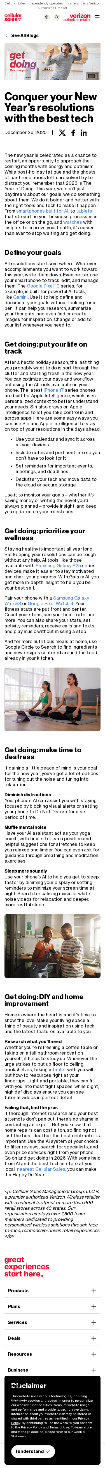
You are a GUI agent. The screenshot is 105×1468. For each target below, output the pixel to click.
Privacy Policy (31, 1427)
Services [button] (17, 1322)
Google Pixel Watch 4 (50, 603)
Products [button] (18, 1290)
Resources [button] (20, 1354)
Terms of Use (59, 1427)
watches (72, 222)
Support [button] (17, 1401)
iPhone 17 (54, 390)
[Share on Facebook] (73, 133)
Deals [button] (14, 1338)
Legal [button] (14, 1386)
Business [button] (18, 1370)
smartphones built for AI (42, 211)
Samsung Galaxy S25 (58, 565)
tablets (84, 211)
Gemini (20, 297)
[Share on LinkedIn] (84, 133)
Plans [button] (14, 1306)
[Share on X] (62, 133)
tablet (59, 1069)
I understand (30, 1451)
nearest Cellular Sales (41, 1169)
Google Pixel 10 (43, 286)
